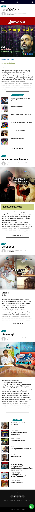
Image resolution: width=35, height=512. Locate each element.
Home (6, 500)
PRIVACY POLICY (11, 503)
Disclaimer (27, 500)
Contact (19, 500)
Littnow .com (11, 14)
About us (12, 500)
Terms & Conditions (24, 503)
